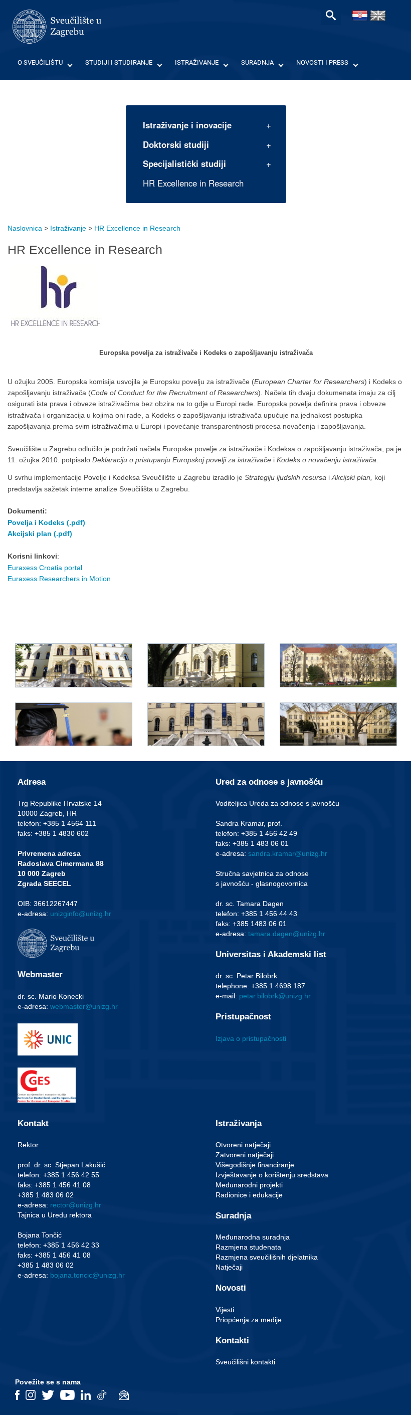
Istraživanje (197, 62)
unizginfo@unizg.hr (80, 914)
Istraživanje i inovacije (187, 125)
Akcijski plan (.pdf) (40, 533)
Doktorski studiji (176, 144)
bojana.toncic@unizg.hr (87, 1275)
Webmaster (40, 974)
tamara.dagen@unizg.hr (286, 934)
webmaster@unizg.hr (84, 1006)
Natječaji (229, 1267)
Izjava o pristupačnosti (251, 1038)
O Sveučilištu (40, 62)
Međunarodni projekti (249, 1185)
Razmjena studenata (248, 1247)
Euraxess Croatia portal (45, 568)
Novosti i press (322, 62)
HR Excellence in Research (193, 183)
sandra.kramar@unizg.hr (287, 853)
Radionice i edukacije (249, 1195)
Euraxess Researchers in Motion (59, 579)
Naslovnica (25, 228)
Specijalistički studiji (184, 163)
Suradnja (257, 62)
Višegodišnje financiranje (255, 1165)
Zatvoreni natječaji (245, 1155)
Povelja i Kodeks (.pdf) (46, 522)
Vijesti (225, 1310)
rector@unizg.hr (75, 1205)
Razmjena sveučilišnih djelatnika (267, 1257)
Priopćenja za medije (249, 1320)
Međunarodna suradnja (253, 1237)
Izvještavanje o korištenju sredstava (272, 1175)
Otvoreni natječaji (243, 1145)
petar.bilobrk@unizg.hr (275, 996)
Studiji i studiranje (118, 62)
